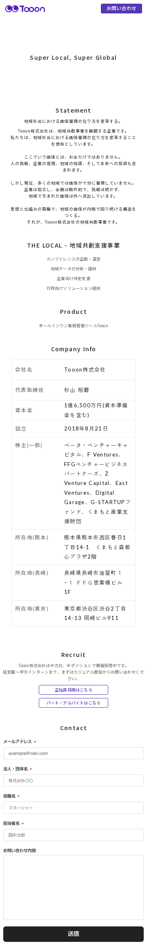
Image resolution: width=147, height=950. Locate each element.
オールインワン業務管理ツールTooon (73, 325)
